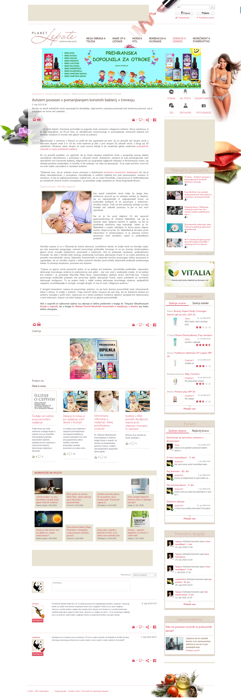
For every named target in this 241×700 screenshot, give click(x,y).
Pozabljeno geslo (206, 18)
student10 (178, 461)
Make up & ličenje (118, 40)
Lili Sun (35, 604)
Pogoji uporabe (60, 691)
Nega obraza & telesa (96, 40)
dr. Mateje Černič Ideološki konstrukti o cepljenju (99, 306)
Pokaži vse (190, 408)
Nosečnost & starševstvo (201, 40)
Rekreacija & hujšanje (157, 40)
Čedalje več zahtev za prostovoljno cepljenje (43, 419)
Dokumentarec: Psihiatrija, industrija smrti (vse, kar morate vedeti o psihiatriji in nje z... (197, 210)
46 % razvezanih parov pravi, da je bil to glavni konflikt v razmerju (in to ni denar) (197, 242)
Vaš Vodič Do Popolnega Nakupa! (95, 691)
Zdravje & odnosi (179, 40)
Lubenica (36, 637)
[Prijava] (179, 12)
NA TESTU (185, 98)
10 (105, 457)
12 (74, 454)
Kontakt (71, 691)
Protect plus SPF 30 (181, 391)
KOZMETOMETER (204, 98)
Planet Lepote (55, 36)
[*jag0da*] (189, 360)
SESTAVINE (185, 112)
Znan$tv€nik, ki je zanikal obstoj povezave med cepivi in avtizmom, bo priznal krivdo (198, 194)
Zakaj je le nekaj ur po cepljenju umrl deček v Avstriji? (74, 419)
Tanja (187, 318)
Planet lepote (37, 94)
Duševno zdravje (175, 501)
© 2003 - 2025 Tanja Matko (38, 691)
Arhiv (78, 691)
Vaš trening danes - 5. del (180, 485)
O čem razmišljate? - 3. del (181, 457)
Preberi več (192, 650)
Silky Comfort (183, 374)
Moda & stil (137, 40)
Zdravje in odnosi (52, 94)
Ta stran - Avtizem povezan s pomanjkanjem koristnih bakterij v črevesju (197, 179)
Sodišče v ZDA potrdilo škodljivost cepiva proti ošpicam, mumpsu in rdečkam (136, 422)
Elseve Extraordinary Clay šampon (189, 335)
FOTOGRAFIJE (203, 112)
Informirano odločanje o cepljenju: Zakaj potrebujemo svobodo (103, 422)
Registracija (184, 18)
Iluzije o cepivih (49, 306)
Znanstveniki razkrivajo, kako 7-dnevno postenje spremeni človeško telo (197, 227)
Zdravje (65, 94)
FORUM (171, 98)
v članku (133, 306)
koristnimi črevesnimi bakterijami (121, 172)
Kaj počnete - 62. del (178, 471)
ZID (171, 112)
